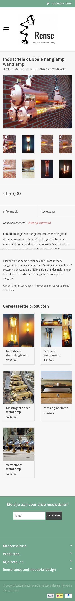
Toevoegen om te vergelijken (51, 285)
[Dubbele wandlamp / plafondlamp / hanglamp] (56, 330)
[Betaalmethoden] (50, 595)
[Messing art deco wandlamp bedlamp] (19, 387)
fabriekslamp (40, 269)
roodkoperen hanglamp (32, 274)
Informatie (10, 211)
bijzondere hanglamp (15, 261)
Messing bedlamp (56, 408)
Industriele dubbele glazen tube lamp (17, 353)
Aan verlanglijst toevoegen (18, 285)
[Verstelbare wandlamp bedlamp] (19, 444)
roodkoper (10, 274)
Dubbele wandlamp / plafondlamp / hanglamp (54, 353)
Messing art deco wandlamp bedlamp (18, 410)
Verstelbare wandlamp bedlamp (14, 467)
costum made (37, 261)
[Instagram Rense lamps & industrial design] (59, 528)
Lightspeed (12, 590)
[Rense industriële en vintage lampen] (43, 29)
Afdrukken (9, 290)
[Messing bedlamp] (56, 387)
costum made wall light (57, 265)
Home (6, 69)
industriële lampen (60, 269)
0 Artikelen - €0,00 (61, 3)
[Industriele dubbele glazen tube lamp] (19, 330)
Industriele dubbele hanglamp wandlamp (38, 69)
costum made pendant (29, 265)
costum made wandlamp (17, 269)
